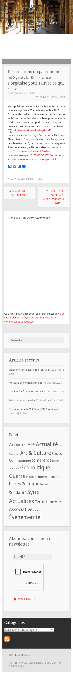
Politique (30, 483)
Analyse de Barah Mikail (17, 192)
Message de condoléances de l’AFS (28, 382)
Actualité (47, 444)
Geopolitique (35, 467)
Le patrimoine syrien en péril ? (27, 179)
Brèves (57, 454)
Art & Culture (35, 453)
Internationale (48, 477)
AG (59, 445)
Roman (44, 484)
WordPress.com (16, 666)
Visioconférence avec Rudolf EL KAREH (30, 369)
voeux (36, 510)
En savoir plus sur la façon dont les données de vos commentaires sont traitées (34, 317)
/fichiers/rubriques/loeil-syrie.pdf (32, 130)
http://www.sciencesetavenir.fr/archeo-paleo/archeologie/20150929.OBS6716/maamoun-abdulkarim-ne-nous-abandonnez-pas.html (36, 155)
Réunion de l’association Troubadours (30, 400)
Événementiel (25, 517)
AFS (36, 45)
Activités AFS (22, 444)
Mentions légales (19, 655)
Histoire (31, 477)
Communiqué (20, 460)
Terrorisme (44, 502)
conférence (42, 460)
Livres (15, 483)
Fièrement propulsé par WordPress (26, 663)
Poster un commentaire (52, 97)
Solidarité (18, 492)
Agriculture (14, 454)
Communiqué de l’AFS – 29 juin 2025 (29, 391)
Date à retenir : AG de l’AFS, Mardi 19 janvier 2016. (53, 196)
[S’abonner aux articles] (7, 640)
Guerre (17, 476)
